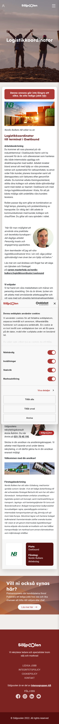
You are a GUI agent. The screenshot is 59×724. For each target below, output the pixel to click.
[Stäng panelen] (55, 304)
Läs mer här (27, 607)
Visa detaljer (44, 390)
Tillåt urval (29, 408)
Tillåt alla (29, 399)
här (44, 95)
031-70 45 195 (21, 436)
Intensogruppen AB (41, 685)
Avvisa (29, 418)
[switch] (52, 361)
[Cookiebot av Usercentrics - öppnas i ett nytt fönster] (36, 303)
